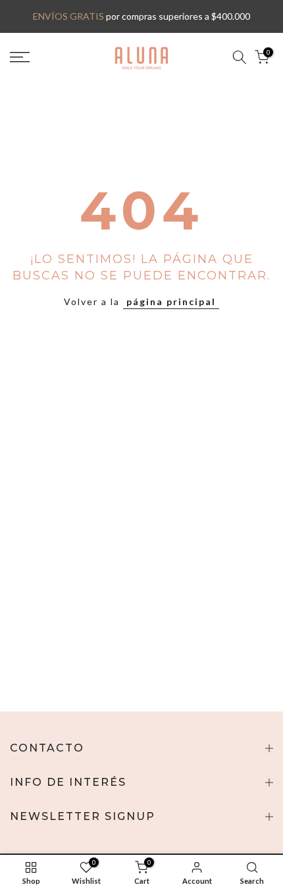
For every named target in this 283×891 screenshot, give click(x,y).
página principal (171, 301)
